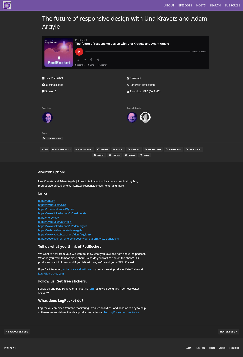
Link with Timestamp (142, 84)
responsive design (53, 138)
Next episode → (228, 331)
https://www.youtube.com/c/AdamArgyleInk (64, 234)
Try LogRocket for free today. (122, 312)
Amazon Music (85, 149)
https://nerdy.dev (48, 217)
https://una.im (46, 200)
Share (146, 155)
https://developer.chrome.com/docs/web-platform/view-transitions (78, 238)
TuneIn (131, 155)
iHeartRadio (195, 149)
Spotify (100, 155)
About (169, 5)
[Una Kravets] (145, 118)
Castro (119, 149)
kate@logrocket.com (51, 273)
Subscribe (232, 5)
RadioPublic (175, 149)
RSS (46, 149)
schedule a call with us (77, 269)
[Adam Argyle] (132, 118)
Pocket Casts (154, 149)
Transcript (135, 78)
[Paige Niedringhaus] (47, 118)
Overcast (135, 149)
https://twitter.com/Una (52, 204)
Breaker (104, 149)
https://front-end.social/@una (56, 209)
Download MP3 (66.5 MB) (144, 91)
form (92, 288)
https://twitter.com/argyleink (55, 221)
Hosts (201, 5)
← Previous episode (17, 331)
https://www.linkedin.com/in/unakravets (62, 213)
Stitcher (116, 155)
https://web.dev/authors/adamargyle (60, 230)
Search (215, 5)
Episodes (185, 5)
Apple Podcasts (63, 149)
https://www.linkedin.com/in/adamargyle (62, 226)
